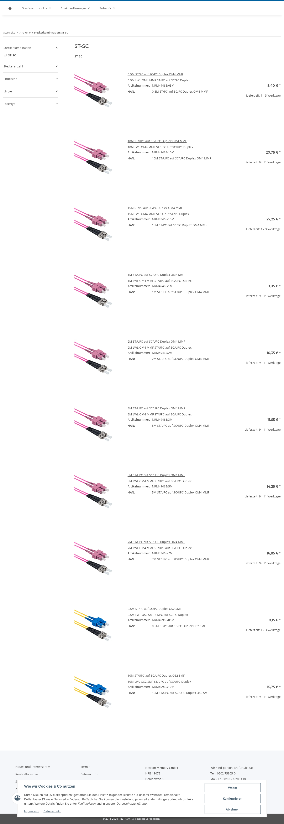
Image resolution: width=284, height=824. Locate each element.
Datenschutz (52, 811)
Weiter (232, 787)
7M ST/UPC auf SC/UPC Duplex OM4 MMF (156, 542)
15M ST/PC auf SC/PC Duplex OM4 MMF (155, 208)
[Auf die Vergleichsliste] (114, 79)
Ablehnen (233, 809)
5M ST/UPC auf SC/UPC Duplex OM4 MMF (156, 475)
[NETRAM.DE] (10, 8)
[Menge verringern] (237, 108)
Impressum (31, 811)
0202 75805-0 (226, 773)
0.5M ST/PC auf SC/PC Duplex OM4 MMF (155, 74)
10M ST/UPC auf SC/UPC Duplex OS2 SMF (156, 675)
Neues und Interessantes (33, 767)
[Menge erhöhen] (277, 108)
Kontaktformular (26, 774)
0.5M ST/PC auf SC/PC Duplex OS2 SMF (154, 609)
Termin (85, 767)
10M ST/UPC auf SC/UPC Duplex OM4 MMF (157, 141)
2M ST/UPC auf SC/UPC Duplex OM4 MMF (156, 341)
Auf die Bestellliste (257, 121)
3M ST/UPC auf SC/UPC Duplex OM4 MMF (156, 408)
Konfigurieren (232, 798)
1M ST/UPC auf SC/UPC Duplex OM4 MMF (156, 275)
